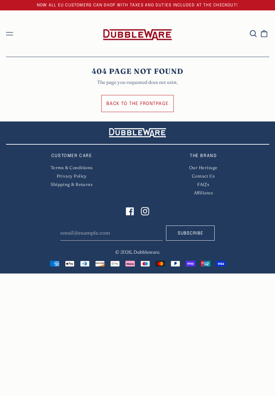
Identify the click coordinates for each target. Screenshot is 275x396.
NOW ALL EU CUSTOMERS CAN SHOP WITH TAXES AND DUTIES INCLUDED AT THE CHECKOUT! (137, 5)
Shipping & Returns (72, 184)
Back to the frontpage (137, 103)
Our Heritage (203, 167)
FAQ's (203, 184)
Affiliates (203, 192)
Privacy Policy (72, 176)
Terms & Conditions (72, 167)
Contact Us (203, 176)
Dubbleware (146, 252)
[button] (253, 33)
